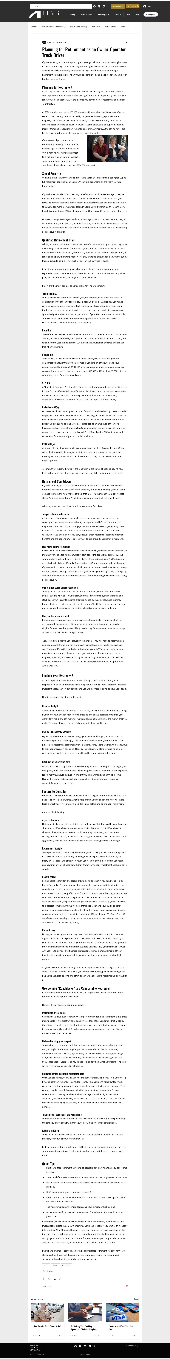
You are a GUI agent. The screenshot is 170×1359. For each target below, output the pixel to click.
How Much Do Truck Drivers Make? (47, 1326)
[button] (136, 26)
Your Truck (96, 26)
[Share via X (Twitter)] (49, 1279)
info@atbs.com (34, 1345)
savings (55, 1265)
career (46, 1265)
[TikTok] (108, 6)
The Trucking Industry (78, 26)
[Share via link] (60, 1279)
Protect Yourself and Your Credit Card (122, 1328)
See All (136, 1299)
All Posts (34, 26)
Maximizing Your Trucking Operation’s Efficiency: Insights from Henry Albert (83, 1328)
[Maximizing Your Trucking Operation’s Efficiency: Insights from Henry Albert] (85, 1312)
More (123, 26)
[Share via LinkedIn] (55, 1279)
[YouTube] (104, 6)
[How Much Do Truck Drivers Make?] (47, 1312)
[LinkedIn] (90, 1346)
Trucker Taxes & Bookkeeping (53, 26)
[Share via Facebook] (43, 1279)
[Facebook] (94, 6)
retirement (66, 1265)
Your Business (110, 26)
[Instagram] (99, 6)
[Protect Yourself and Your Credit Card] (122, 1312)
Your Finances (48, 1271)
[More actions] (126, 42)
